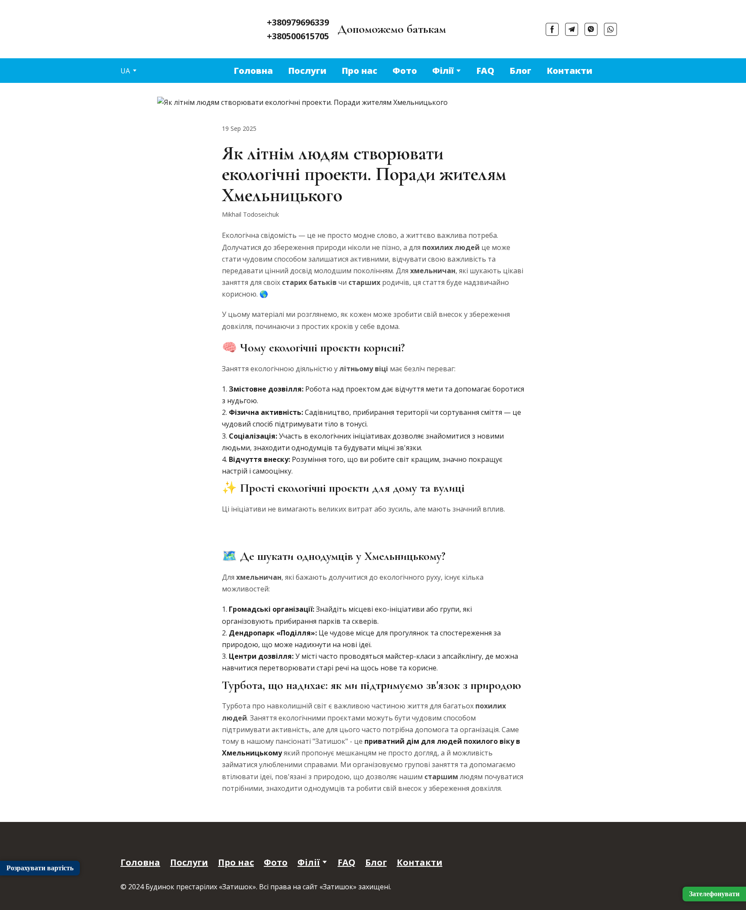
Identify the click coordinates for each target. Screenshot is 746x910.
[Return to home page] (133, 22)
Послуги (307, 70)
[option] (125, 71)
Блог (520, 70)
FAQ (485, 70)
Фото (404, 70)
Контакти (569, 70)
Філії (443, 70)
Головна (253, 70)
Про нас (359, 70)
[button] (552, 29)
